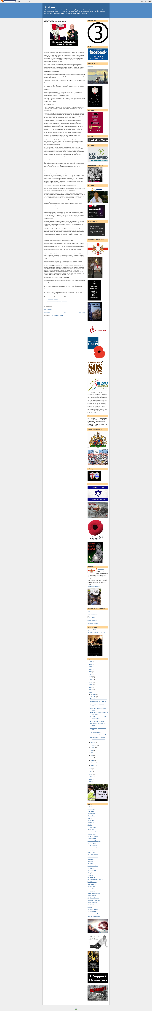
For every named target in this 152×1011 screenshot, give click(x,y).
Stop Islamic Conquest (93, 898)
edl (62, 301)
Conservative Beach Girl (94, 900)
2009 (90, 771)
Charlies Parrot (91, 816)
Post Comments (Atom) (57, 315)
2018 (90, 674)
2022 (90, 664)
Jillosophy (90, 863)
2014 (90, 684)
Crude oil (90, 818)
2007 (90, 776)
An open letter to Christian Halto (98, 734)
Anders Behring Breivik (56, 301)
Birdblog (90, 907)
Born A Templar (91, 809)
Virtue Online (91, 820)
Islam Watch (91, 811)
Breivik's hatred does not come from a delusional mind (62, 47)
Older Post (82, 312)
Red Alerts (90, 861)
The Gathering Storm (93, 854)
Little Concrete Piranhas (94, 893)
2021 (90, 666)
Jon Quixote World (92, 845)
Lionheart (49, 7)
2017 (90, 677)
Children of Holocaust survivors (95, 879)
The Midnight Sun (92, 882)
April (92, 758)
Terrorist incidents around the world (96, 632)
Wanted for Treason (93, 836)
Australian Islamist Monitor (94, 914)
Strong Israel (91, 873)
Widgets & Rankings (93, 623)
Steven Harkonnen (92, 902)
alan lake (49, 301)
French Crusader (92, 827)
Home (64, 312)
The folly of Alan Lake (95, 732)
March (92, 760)
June (92, 752)
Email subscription (92, 614)
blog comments (93, 620)
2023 (90, 661)
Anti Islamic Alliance (93, 857)
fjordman (65, 301)
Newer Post (47, 312)
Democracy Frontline (93, 909)
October (93, 742)
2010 (90, 769)
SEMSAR (90, 825)
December (93, 694)
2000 (90, 781)
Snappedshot (91, 904)
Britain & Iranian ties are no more (98, 699)
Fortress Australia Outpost (94, 916)
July (92, 750)
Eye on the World (92, 630)
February (93, 763)
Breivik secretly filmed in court (98, 721)
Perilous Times (91, 886)
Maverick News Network (94, 847)
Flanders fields (91, 888)
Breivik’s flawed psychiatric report (98, 701)
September (94, 745)
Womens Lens (91, 891)
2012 (90, 689)
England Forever (92, 834)
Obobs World (91, 859)
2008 (90, 774)
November (93, 697)
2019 (90, 671)
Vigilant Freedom (92, 850)
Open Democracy (92, 884)
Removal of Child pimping (94, 841)
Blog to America (92, 870)
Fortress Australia (92, 911)
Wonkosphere (91, 868)
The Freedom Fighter (93, 866)
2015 (90, 682)
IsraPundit (90, 875)
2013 (90, 687)
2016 (90, 679)
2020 (90, 669)
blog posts (92, 617)
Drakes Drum (91, 829)
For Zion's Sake (92, 843)
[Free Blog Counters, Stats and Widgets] (76, 1009)
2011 (90, 692)
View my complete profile (94, 586)
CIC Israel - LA (91, 877)
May (92, 755)
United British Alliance (93, 831)
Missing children (92, 838)
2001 (90, 779)
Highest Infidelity (92, 895)
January (93, 765)
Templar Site (91, 822)
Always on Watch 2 (92, 852)
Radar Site (90, 806)
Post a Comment (48, 309)
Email (89, 611)
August (93, 747)
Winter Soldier (91, 813)
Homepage (90, 66)
